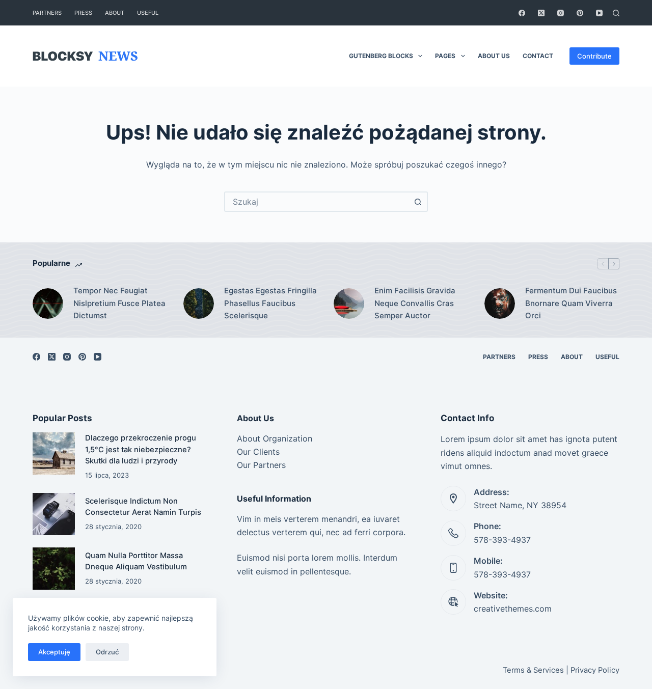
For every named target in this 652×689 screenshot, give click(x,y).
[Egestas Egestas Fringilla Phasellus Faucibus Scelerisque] (198, 303)
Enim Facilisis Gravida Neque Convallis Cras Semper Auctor (414, 303)
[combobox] (317, 201)
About (114, 12)
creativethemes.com (513, 608)
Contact (538, 56)
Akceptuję (54, 652)
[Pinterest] (580, 13)
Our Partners (261, 465)
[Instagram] (560, 13)
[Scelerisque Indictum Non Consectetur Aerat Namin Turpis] (54, 514)
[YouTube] (599, 13)
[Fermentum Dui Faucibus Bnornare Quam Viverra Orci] (499, 303)
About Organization (274, 438)
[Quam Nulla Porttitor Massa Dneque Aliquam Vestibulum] (54, 568)
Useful (147, 12)
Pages (445, 56)
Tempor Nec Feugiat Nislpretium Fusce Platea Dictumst (119, 303)
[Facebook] (522, 13)
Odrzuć (107, 652)
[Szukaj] (616, 13)
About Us (494, 56)
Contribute (594, 56)
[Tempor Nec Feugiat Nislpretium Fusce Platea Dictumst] (48, 303)
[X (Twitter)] (541, 13)
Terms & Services (533, 670)
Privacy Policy (594, 670)
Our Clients (258, 452)
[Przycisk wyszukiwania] (418, 201)
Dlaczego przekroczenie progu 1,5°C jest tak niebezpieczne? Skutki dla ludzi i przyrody (140, 449)
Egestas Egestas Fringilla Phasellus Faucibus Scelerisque (270, 303)
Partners (47, 12)
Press (83, 12)
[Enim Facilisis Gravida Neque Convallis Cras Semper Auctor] (349, 303)
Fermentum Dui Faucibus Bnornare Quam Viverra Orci (571, 303)
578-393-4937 (502, 540)
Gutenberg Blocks (381, 56)
